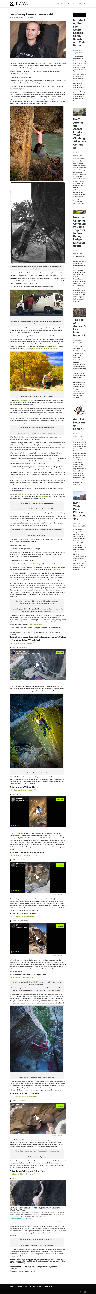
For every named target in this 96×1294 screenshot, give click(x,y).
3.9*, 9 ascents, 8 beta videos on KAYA (22, 977)
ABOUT (12, 1287)
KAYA (74, 3)
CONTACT (48, 1287)
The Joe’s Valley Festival (22, 400)
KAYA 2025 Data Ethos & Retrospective (79, 510)
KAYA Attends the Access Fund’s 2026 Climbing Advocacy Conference (79, 133)
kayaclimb (15, 17)
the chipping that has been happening (44, 348)
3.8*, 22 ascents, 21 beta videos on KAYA (23, 1096)
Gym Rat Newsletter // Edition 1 (79, 424)
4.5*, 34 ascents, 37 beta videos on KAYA (23, 855)
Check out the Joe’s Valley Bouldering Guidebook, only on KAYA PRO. (33, 1267)
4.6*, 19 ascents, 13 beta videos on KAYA (23, 790)
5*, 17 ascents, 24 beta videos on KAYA (22, 643)
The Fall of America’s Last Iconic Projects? (79, 327)
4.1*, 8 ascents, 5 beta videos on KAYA (22, 1174)
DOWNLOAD (82, 3)
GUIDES (59, 3)
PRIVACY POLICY (22, 1287)
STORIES (67, 3)
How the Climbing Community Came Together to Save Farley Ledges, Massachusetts (79, 231)
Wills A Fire (24, 838)
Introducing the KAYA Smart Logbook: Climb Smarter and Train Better (79, 33)
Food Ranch (30, 539)
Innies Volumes (17, 521)
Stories (30, 17)
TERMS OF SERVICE (36, 1287)
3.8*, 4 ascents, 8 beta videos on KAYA (22, 916)
